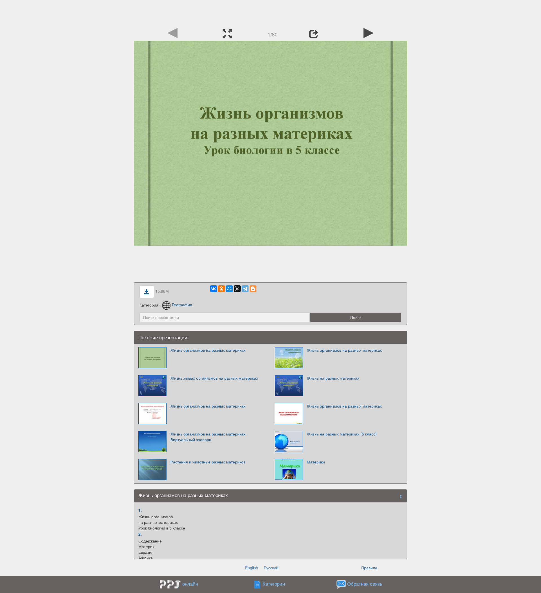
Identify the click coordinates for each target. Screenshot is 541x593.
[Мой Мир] (229, 288)
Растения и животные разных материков (207, 462)
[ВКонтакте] (213, 288)
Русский (271, 567)
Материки (316, 462)
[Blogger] (253, 288)
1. (140, 510)
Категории (274, 583)
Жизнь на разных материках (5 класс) (342, 434)
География (182, 304)
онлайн (190, 583)
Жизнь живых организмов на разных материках (214, 378)
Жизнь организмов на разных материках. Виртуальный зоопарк (208, 436)
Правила (369, 567)
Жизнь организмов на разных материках (207, 350)
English (251, 567)
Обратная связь (364, 583)
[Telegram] (245, 288)
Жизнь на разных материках (333, 378)
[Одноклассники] (221, 288)
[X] (237, 288)
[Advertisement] (270, 12)
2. (140, 534)
